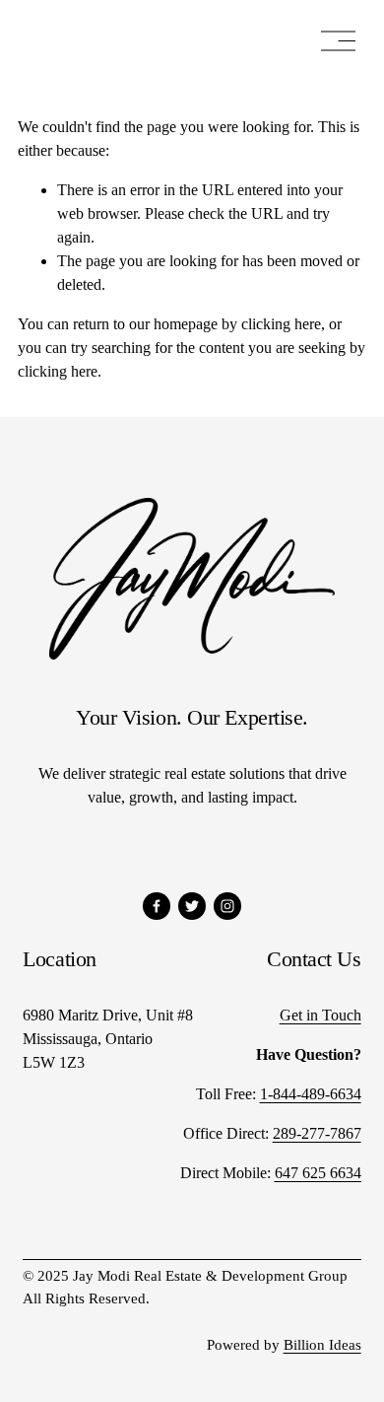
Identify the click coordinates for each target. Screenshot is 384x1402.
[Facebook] (156, 906)
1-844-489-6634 (310, 1094)
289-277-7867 (317, 1133)
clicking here (281, 323)
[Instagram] (227, 906)
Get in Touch (320, 1015)
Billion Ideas (322, 1345)
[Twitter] (192, 906)
